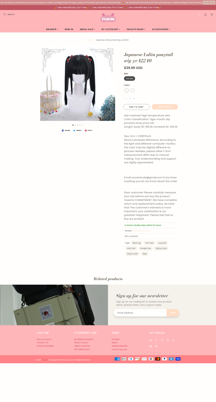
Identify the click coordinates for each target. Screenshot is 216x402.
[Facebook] (156, 340)
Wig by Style (132, 253)
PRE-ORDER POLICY (82, 349)
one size (129, 78)
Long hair (162, 243)
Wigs (145, 253)
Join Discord (209, 2)
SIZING (114, 342)
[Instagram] (168, 340)
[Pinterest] (162, 340)
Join (173, 312)
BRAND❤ (51, 29)
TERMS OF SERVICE (82, 346)
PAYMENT (116, 339)
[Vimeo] (156, 346)
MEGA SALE (87, 29)
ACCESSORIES (160, 29)
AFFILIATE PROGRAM (45, 346)
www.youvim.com (141, 230)
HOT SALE (150, 243)
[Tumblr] (173, 340)
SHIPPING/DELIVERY (120, 346)
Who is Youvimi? (44, 339)
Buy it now (164, 107)
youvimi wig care (119, 349)
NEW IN (69, 29)
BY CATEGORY (110, 29)
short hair (131, 248)
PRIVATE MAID (135, 29)
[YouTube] (150, 346)
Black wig (137, 243)
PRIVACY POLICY (81, 342)
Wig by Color (161, 248)
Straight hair (145, 248)
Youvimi (45, 360)
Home (90, 40)
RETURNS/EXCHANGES (83, 339)
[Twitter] (150, 340)
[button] (73, 125)
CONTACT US (42, 342)
